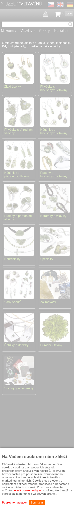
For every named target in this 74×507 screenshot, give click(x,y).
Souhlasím (37, 502)
